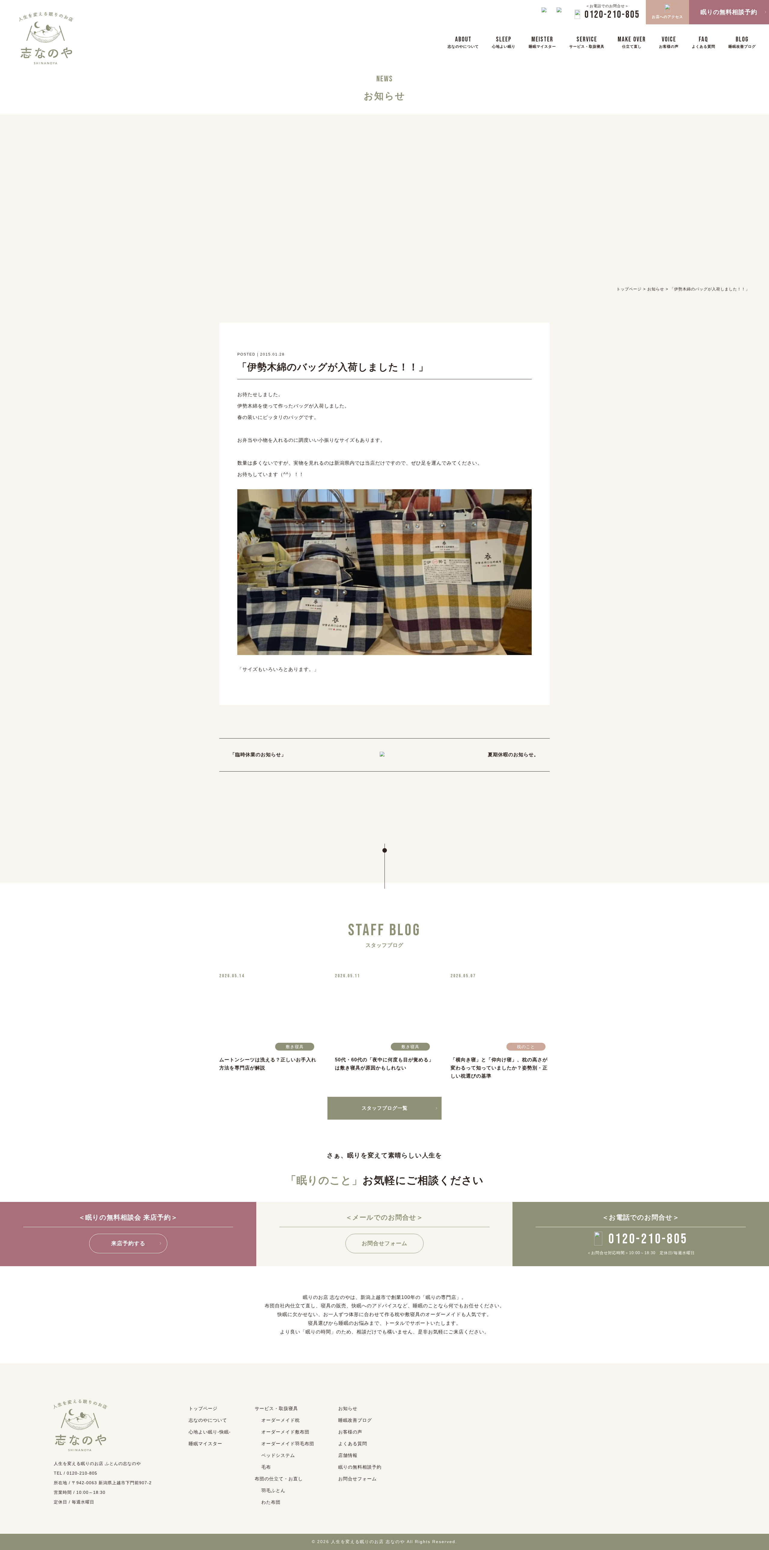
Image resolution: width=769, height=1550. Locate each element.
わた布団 (271, 1502)
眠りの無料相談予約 (359, 1467)
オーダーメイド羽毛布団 (287, 1443)
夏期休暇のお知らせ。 (513, 754)
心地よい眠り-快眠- (210, 1431)
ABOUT (463, 41)
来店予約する (128, 1243)
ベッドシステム (278, 1455)
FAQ (703, 41)
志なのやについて (208, 1420)
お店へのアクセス (667, 17)
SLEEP (503, 41)
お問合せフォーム (384, 1243)
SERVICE (586, 41)
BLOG (742, 41)
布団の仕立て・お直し (279, 1478)
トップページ (203, 1408)
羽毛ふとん (273, 1490)
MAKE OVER (632, 41)
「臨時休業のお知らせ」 (258, 754)
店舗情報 (347, 1455)
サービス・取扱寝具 (276, 1408)
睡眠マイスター (205, 1443)
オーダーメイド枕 (280, 1420)
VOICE (669, 41)
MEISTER (542, 41)
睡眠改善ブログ (355, 1420)
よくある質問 (352, 1443)
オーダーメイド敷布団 (285, 1431)
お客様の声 (350, 1431)
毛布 (266, 1467)
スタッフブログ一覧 (385, 1108)
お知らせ (347, 1408)
